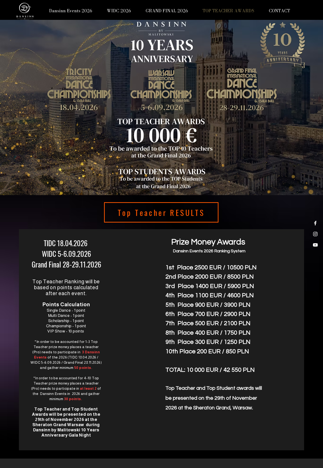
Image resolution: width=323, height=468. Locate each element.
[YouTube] (315, 245)
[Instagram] (315, 234)
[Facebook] (315, 223)
